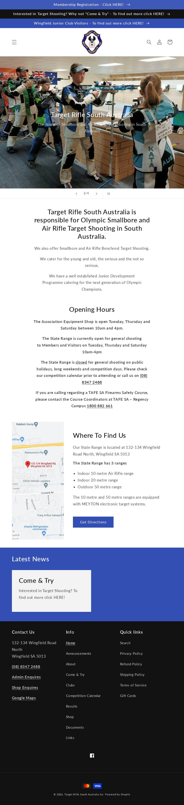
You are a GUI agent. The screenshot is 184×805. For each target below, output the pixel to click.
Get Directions (93, 522)
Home (71, 643)
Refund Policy (131, 664)
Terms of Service (133, 685)
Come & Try (36, 580)
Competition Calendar (83, 696)
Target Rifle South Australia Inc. (84, 794)
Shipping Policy (132, 674)
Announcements (79, 653)
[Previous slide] (76, 194)
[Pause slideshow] (108, 194)
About (71, 664)
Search (125, 643)
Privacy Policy (131, 653)
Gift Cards (128, 696)
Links (70, 738)
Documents (75, 727)
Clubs (70, 685)
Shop (70, 717)
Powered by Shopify (117, 794)
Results (72, 706)
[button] (14, 42)
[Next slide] (96, 194)
